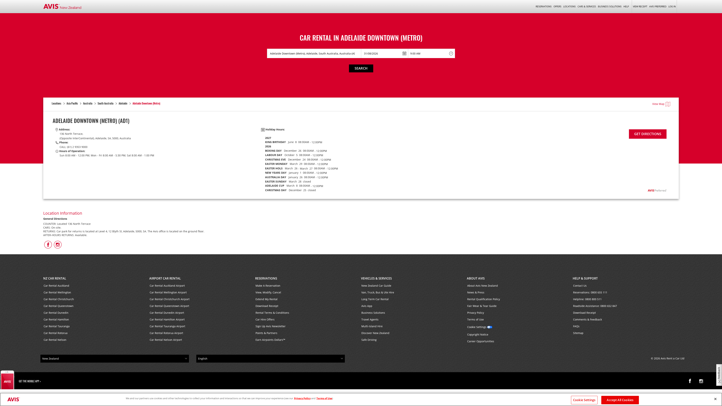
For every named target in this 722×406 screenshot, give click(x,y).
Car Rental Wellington (57, 292)
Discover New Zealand (375, 333)
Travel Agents (369, 319)
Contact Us (580, 285)
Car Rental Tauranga (57, 326)
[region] (361, 399)
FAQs (576, 326)
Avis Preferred (658, 6)
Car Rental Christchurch (59, 299)
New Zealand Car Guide (376, 285)
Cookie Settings (476, 327)
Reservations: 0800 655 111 (590, 292)
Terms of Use (475, 319)
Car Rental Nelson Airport (166, 340)
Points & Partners (266, 333)
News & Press (475, 292)
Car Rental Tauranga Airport (167, 326)
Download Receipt (267, 306)
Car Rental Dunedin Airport (167, 312)
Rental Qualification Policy (483, 299)
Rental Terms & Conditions (272, 312)
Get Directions (647, 134)
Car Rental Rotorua (55, 333)
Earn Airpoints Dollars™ (270, 340)
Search (361, 68)
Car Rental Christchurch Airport (170, 299)
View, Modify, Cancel (268, 292)
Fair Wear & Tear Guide (482, 306)
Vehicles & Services (376, 278)
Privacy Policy (475, 312)
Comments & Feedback (587, 319)
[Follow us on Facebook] (691, 381)
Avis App (366, 306)
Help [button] (626, 6)
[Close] (715, 399)
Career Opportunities (480, 341)
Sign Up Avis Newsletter (271, 326)
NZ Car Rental (54, 278)
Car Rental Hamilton (56, 319)
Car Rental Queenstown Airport (169, 306)
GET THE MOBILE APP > (30, 381)
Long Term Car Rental (375, 299)
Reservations (266, 278)
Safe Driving (369, 340)
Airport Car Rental (165, 278)
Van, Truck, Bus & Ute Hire (377, 292)
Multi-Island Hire (372, 326)
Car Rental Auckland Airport (167, 285)
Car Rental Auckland (56, 285)
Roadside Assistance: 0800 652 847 (595, 306)
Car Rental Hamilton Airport (167, 319)
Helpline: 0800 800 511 (587, 299)
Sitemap (578, 333)
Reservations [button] (544, 6)
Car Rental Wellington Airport (168, 292)
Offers (557, 6)
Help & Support (585, 278)
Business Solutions (373, 312)
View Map (658, 104)
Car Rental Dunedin (56, 312)
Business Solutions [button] (610, 6)
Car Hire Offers (265, 319)
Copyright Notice (477, 334)
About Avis (476, 278)
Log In (672, 6)
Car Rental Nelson (55, 340)
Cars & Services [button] (587, 6)
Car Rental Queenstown (59, 306)
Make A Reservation (268, 285)
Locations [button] (569, 6)
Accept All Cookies (620, 400)
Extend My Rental (267, 299)
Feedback (719, 373)
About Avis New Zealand (482, 285)
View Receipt (640, 6)
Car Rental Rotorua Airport (166, 333)
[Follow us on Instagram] (701, 381)
